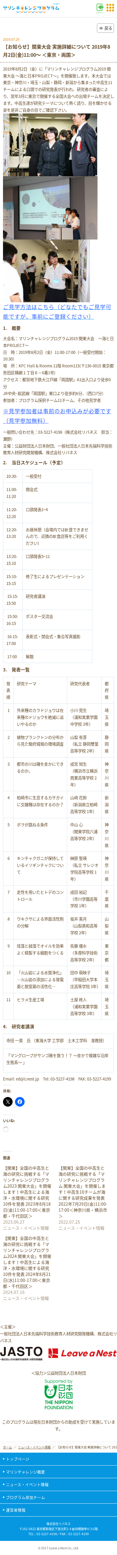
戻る (108, 28)
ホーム (7, 1447)
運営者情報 (16, 1510)
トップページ (17, 1459)
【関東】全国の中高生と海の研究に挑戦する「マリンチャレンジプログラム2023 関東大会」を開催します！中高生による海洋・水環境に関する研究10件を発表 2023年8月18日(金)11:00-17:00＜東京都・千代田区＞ (27, 1192)
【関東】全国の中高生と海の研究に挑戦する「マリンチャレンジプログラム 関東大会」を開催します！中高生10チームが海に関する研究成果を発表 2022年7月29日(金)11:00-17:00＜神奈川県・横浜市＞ (82, 1192)
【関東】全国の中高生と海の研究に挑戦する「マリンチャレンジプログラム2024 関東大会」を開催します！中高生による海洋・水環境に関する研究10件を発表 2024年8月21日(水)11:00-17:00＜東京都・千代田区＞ (27, 1262)
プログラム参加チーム (25, 1497)
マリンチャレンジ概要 (25, 1472)
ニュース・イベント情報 (34, 1447)
